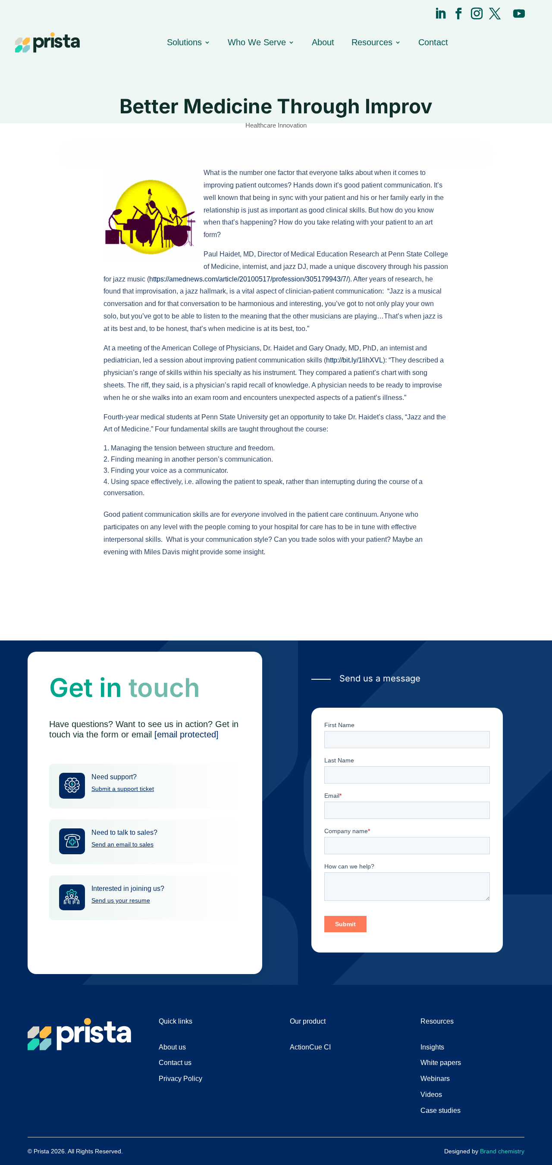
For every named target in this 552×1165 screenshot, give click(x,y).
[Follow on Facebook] (458, 13)
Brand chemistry (502, 1151)
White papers (440, 1062)
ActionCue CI (310, 1047)
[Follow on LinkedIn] (440, 13)
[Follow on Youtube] (518, 13)
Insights (432, 1047)
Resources (371, 42)
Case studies (440, 1110)
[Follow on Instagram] (477, 13)
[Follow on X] (495, 13)
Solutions (184, 42)
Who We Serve (257, 42)
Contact (433, 42)
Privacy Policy (180, 1078)
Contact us (175, 1062)
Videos (431, 1094)
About (323, 42)
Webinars (435, 1078)
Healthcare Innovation (276, 125)
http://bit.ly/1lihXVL (354, 360)
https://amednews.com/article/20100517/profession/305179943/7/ (248, 279)
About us (172, 1047)
